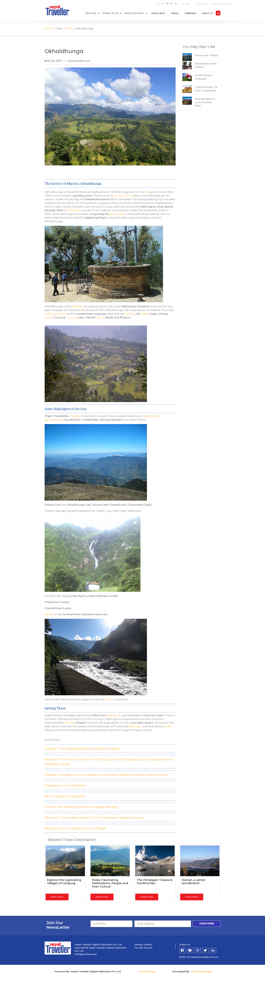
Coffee (109, 699)
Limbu (100, 317)
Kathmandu (74, 210)
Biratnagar (135, 726)
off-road (70, 722)
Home (48, 28)
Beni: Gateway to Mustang (65, 796)
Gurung (72, 317)
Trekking (75, 416)
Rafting (49, 614)
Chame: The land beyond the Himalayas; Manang (81, 807)
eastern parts (117, 214)
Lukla (168, 726)
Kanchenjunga (54, 419)
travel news (158, 13)
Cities (69, 28)
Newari (49, 317)
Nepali (144, 313)
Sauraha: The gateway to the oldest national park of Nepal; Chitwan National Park (106, 775)
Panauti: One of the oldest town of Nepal (75, 828)
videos (175, 13)
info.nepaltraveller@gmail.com (202, 957)
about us (207, 13)
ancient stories (123, 195)
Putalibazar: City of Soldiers (65, 785)
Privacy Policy (147, 971)
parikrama (190, 13)
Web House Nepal (201, 971)
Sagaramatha (150, 416)
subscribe (206, 923)
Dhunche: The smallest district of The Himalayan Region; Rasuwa (94, 818)
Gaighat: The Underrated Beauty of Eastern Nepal (82, 749)
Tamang (130, 313)
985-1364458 (145, 948)
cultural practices (55, 313)
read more (57, 897)
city (147, 192)
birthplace (77, 306)
